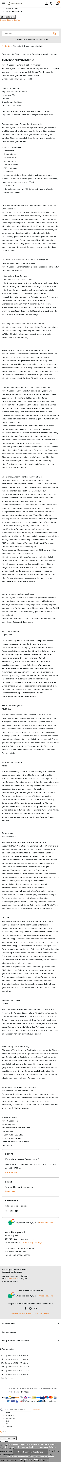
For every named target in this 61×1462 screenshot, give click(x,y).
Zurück (8, 46)
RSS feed (25, 1392)
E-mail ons (10, 1191)
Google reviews (46, 1222)
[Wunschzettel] (51, 3)
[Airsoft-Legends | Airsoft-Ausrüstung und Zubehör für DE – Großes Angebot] (15, 3)
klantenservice (13, 1278)
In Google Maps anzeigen (32, 1242)
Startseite (17, 46)
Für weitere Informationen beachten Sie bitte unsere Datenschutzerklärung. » (30, 1458)
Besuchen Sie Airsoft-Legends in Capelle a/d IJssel (25, 54)
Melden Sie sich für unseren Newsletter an (30, 1314)
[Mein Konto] (46, 3)
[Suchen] (55, 33)
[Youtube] (16, 1211)
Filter (4, 1431)
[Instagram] (11, 1211)
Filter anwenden (8, 1438)
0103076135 (11, 1172)
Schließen (36, 1409)
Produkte (4, 1441)
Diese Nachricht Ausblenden (30, 1452)
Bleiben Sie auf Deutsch (10, 20)
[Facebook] (6, 1211)
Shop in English (8, 17)
